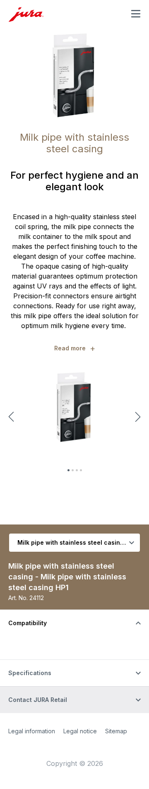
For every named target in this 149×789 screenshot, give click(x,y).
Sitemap (116, 731)
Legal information (31, 731)
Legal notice (80, 731)
